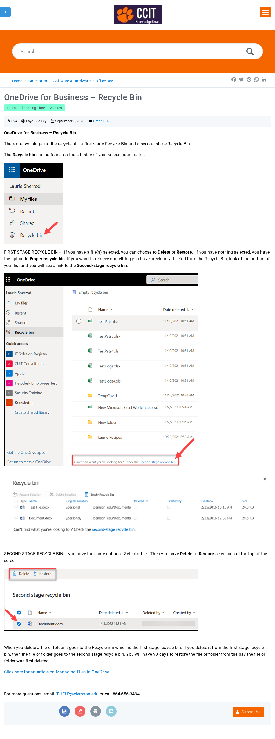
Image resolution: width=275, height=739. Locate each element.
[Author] (23, 121)
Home (17, 81)
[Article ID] (8, 121)
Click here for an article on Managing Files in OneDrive (56, 672)
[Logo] (138, 15)
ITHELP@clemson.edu (77, 694)
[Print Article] (95, 711)
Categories (37, 81)
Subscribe (250, 712)
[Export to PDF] (80, 711)
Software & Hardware (72, 81)
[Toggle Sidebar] (5, 12)
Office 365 (104, 81)
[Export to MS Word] (64, 711)
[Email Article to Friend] (111, 711)
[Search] (250, 51)
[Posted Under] (90, 121)
